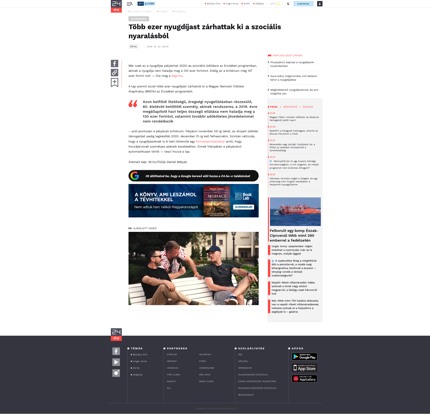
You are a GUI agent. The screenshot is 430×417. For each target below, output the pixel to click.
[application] (193, 268)
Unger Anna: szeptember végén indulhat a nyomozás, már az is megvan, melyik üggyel (292, 250)
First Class (173, 374)
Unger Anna (232, 3)
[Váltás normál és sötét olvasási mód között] (288, 4)
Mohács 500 (213, 3)
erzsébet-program (141, 11)
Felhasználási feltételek (253, 374)
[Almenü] (129, 4)
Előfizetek (303, 4)
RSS (240, 354)
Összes (308, 106)
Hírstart (172, 361)
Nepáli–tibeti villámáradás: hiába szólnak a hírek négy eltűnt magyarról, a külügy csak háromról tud (294, 288)
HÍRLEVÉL (243, 361)
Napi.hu (177, 75)
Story (202, 361)
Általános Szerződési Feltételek (257, 388)
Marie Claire (206, 381)
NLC (169, 388)
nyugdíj (163, 11)
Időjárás (259, 3)
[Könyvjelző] (114, 82)
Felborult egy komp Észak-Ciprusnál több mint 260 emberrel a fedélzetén (294, 235)
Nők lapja (204, 374)
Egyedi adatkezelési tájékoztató (257, 381)
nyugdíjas (180, 11)
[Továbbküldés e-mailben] (114, 72)
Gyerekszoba (206, 368)
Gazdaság (139, 18)
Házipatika (205, 354)
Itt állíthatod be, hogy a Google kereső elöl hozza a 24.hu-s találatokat (197, 176)
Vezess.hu (173, 368)
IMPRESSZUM (245, 368)
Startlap (172, 354)
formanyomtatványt (210, 141)
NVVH (247, 3)
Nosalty (171, 381)
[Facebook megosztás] (114, 63)
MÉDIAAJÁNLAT (246, 395)
